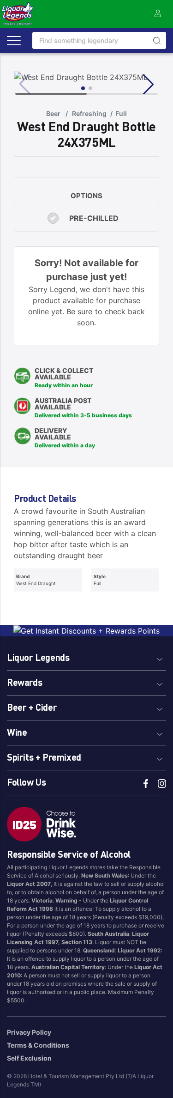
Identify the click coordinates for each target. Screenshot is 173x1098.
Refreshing (89, 113)
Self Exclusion (29, 1058)
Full (121, 113)
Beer (53, 113)
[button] (86, 656)
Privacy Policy (29, 1032)
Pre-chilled (94, 218)
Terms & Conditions (38, 1045)
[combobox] (99, 40)
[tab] (86, 656)
